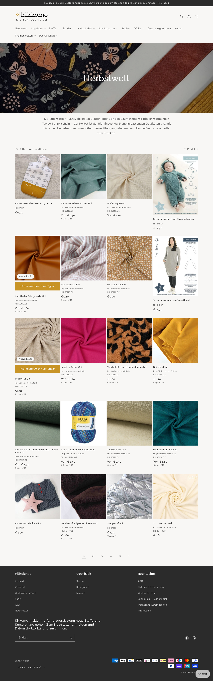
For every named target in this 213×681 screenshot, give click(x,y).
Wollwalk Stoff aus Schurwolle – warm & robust (36, 451)
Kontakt (19, 581)
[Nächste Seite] (129, 556)
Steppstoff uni (115, 523)
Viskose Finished (162, 523)
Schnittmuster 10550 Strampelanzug (173, 219)
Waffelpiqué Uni (116, 203)
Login (18, 599)
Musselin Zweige (116, 284)
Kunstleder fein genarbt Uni (30, 296)
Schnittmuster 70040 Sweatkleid (171, 300)
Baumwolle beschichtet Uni (76, 203)
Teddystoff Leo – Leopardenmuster (127, 367)
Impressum (144, 610)
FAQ (17, 604)
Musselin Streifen (70, 284)
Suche (80, 581)
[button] (38, 28)
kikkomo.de (193, 672)
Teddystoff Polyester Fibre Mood (79, 523)
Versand (20, 587)
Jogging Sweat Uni (71, 367)
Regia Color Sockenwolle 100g (78, 449)
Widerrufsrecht (147, 593)
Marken (80, 593)
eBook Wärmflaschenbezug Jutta (33, 203)
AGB (140, 581)
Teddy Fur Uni (23, 379)
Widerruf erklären (25, 593)
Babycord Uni (160, 367)
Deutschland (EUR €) (29, 667)
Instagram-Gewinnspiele (152, 604)
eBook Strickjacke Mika (28, 523)
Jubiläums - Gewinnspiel (152, 599)
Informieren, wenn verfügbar (37, 286)
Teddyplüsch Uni (116, 449)
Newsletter (21, 610)
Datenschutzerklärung (151, 587)
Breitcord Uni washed (165, 449)
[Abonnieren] (71, 638)
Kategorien (82, 587)
